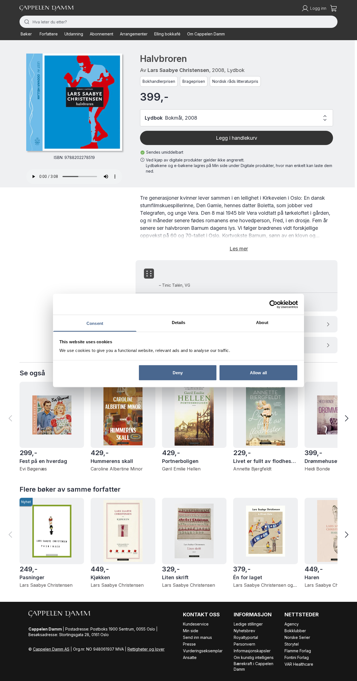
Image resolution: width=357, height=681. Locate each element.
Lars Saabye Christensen (178, 70)
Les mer (239, 249)
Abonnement (101, 34)
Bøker (26, 34)
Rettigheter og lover (146, 649)
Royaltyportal (246, 637)
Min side (190, 630)
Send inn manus (197, 637)
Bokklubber (295, 630)
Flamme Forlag (297, 650)
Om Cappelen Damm (206, 34)
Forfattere (49, 34)
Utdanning (73, 34)
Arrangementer (134, 34)
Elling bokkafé (167, 34)
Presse (189, 644)
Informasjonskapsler (252, 650)
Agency (291, 624)
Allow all (258, 372)
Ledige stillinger (248, 624)
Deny (178, 372)
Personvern (244, 644)
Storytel (291, 644)
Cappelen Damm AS (51, 649)
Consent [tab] (94, 323)
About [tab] (262, 322)
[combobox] (178, 22)
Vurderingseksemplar (203, 650)
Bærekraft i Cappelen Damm (253, 666)
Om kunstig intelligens (254, 657)
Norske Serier (297, 637)
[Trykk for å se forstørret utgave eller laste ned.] (74, 102)
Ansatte (190, 657)
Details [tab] (178, 322)
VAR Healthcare (298, 664)
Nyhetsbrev (244, 630)
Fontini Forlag (296, 657)
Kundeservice (196, 624)
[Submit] (26, 22)
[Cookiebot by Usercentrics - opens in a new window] (273, 304)
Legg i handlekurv (236, 138)
